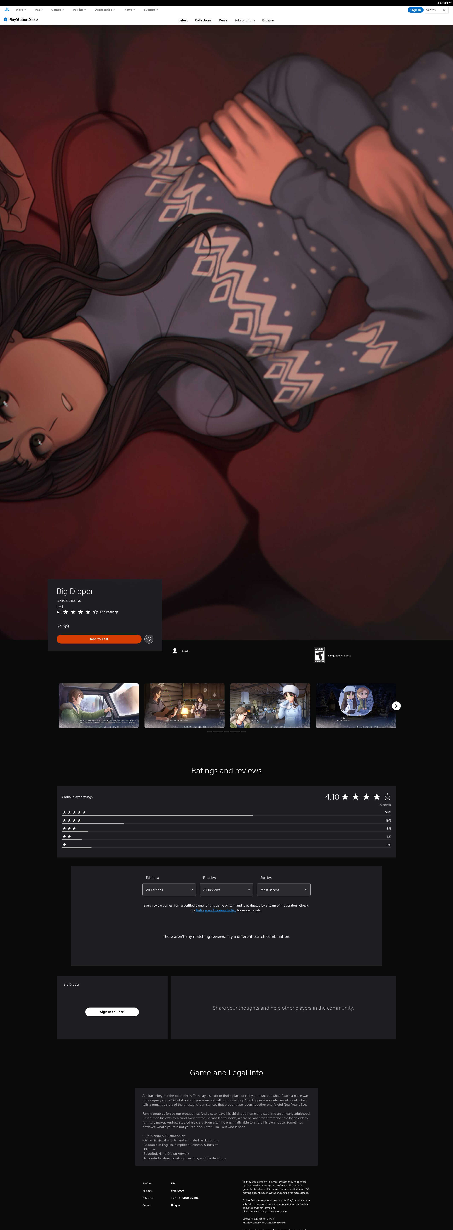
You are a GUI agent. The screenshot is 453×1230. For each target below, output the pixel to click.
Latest (183, 20)
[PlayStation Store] (22, 19)
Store (19, 9)
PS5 (37, 9)
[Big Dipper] (99, 705)
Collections (203, 20)
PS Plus (78, 9)
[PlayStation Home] (7, 9)
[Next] (396, 705)
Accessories (103, 9)
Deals (223, 20)
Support (149, 9)
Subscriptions (244, 20)
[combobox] (169, 890)
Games (56, 9)
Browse (268, 20)
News (128, 9)
